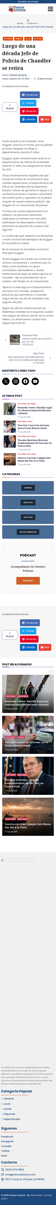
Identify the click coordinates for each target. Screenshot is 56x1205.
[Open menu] (50, 9)
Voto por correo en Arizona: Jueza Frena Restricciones (34, 427)
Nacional (31, 404)
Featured (32, 23)
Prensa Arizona (18, 75)
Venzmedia (36, 1195)
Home (20, 23)
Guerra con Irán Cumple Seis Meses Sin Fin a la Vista (34, 459)
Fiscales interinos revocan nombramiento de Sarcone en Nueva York (35, 443)
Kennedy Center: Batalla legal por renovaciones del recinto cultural (35, 410)
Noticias (38, 39)
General (18, 39)
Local (28, 39)
